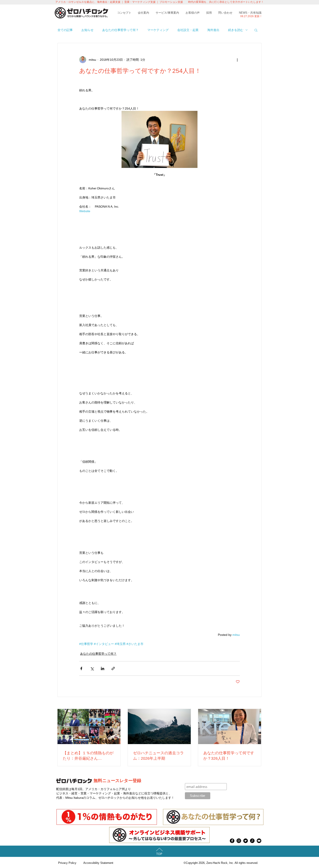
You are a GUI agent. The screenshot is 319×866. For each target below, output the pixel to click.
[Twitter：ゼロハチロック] (245, 840)
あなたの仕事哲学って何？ (120, 30)
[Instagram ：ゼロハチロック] (239, 840)
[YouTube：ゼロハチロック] (259, 840)
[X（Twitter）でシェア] (92, 668)
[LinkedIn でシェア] (102, 668)
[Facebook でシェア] (81, 668)
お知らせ (87, 30)
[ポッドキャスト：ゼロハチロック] (252, 840)
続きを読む (235, 30)
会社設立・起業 (188, 30)
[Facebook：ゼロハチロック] (232, 840)
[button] (256, 30)
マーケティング (158, 30)
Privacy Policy (67, 862)
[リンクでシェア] (113, 668)
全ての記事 (65, 30)
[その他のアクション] (237, 59)
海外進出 (213, 30)
